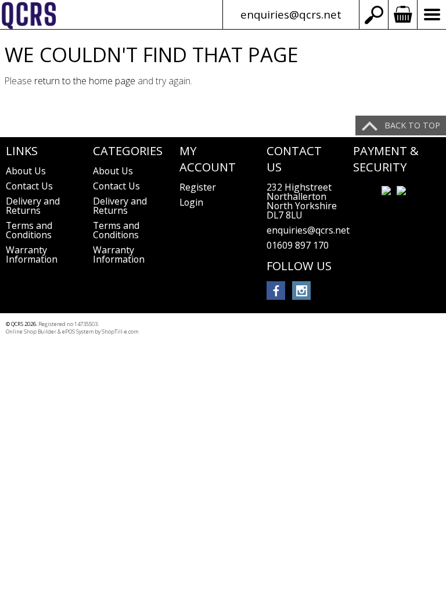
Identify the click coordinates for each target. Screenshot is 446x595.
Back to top (412, 125)
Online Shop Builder (31, 331)
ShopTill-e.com (120, 331)
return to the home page (84, 80)
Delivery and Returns (33, 206)
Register (197, 187)
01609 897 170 (298, 245)
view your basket (402, 14)
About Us (26, 170)
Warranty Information (31, 254)
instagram (301, 290)
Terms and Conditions (29, 230)
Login (191, 202)
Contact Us (29, 186)
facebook (276, 290)
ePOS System (77, 331)
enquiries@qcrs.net (290, 14)
